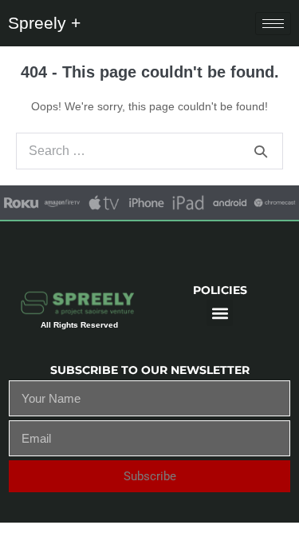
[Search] (260, 151)
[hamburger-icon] (273, 23)
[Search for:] (149, 151)
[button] (220, 313)
